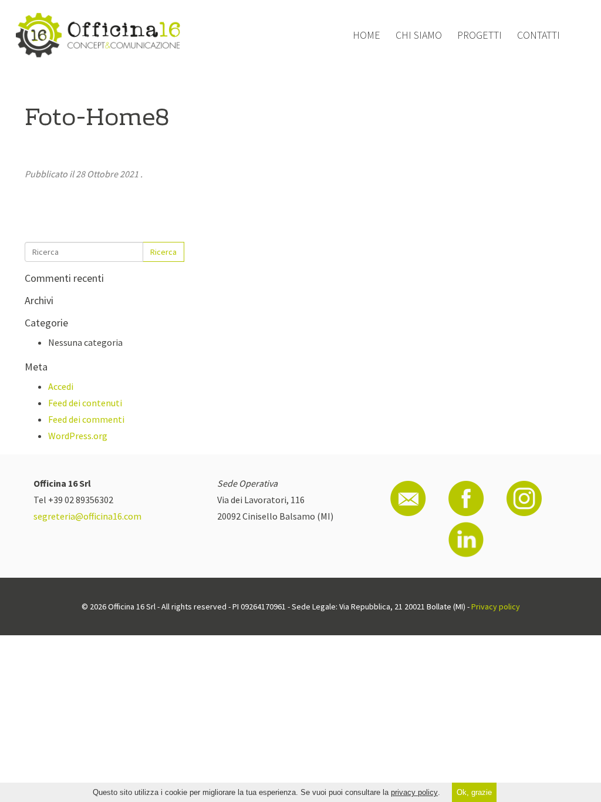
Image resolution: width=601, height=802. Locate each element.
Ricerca (163, 252)
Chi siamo (419, 35)
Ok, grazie (474, 792)
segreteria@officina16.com (87, 516)
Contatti (538, 35)
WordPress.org (77, 436)
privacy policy (414, 792)
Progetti (479, 35)
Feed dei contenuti (85, 403)
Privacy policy (495, 606)
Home (366, 35)
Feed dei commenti (86, 419)
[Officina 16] (98, 35)
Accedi (60, 386)
